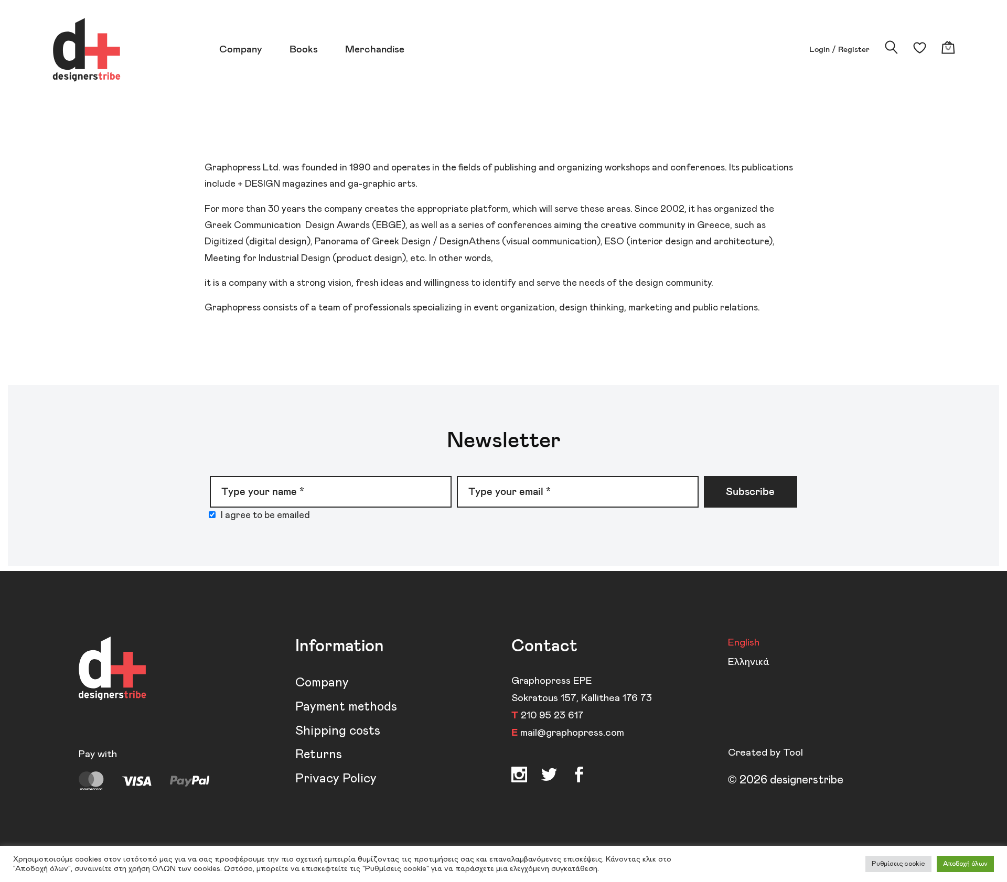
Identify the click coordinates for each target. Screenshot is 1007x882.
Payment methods (346, 707)
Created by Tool (765, 753)
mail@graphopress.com (572, 733)
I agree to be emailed (265, 515)
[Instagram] (519, 776)
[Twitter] (579, 776)
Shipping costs (337, 731)
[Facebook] (549, 776)
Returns (318, 754)
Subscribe (750, 492)
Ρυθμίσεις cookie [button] (898, 864)
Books (304, 50)
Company (240, 50)
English (743, 643)
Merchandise (374, 50)
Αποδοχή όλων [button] (965, 864)
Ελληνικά (748, 662)
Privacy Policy (336, 778)
